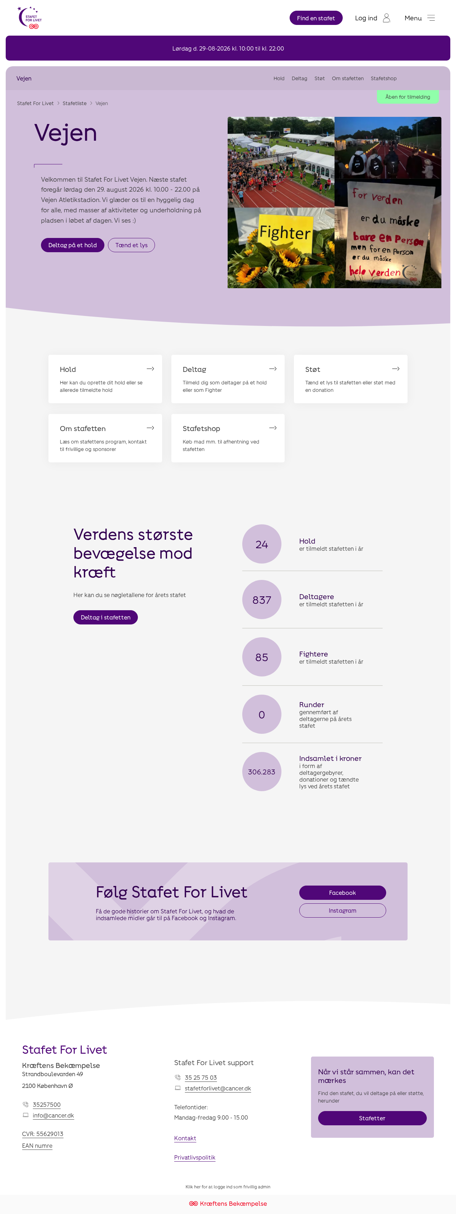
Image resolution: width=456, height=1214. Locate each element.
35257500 (47, 1104)
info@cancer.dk (53, 1115)
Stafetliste (75, 103)
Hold (279, 78)
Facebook (342, 892)
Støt (320, 78)
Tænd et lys (131, 245)
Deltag (299, 78)
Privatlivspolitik (195, 1157)
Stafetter (372, 1118)
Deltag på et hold (72, 245)
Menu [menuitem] (413, 18)
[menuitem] (372, 18)
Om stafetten (348, 78)
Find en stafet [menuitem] (316, 18)
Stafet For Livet (35, 103)
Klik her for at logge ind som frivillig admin (228, 1186)
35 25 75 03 (201, 1077)
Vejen (23, 78)
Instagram (342, 910)
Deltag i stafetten (105, 617)
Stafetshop (384, 78)
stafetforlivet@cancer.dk (218, 1088)
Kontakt (185, 1138)
